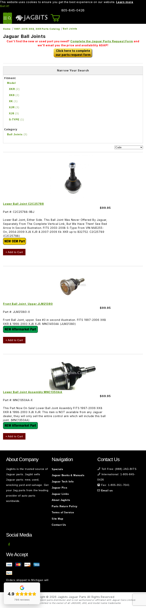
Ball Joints (70, 28)
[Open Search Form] (9, 18)
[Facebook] (9, 544)
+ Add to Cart (14, 252)
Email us (107, 490)
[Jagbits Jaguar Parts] (31, 17)
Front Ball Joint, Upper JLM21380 (28, 303)
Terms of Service (63, 512)
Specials (57, 469)
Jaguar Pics (59, 487)
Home (7, 28)
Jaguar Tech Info (63, 481)
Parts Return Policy (64, 506)
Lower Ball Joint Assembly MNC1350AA (32, 392)
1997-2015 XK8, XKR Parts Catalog (37, 28)
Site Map (57, 518)
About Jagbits (61, 500)
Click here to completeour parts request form (73, 53)
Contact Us (59, 524)
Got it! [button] (4, 6)
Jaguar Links (60, 494)
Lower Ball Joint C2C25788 (23, 203)
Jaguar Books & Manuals (68, 475)
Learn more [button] (124, 2)
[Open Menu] (5, 18)
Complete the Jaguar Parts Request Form (101, 41)
